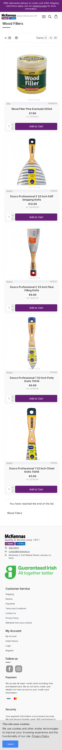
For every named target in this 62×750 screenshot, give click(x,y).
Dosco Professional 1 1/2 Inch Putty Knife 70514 (32, 379)
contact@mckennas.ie (19, 551)
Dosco (9, 191)
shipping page (40, 6)
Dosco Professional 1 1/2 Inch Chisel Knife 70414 (31, 470)
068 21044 (14, 548)
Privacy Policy (40, 736)
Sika (8, 103)
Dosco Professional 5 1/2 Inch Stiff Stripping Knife (31, 198)
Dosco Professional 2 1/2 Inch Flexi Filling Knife (32, 288)
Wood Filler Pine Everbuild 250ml (31, 108)
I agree (10, 744)
